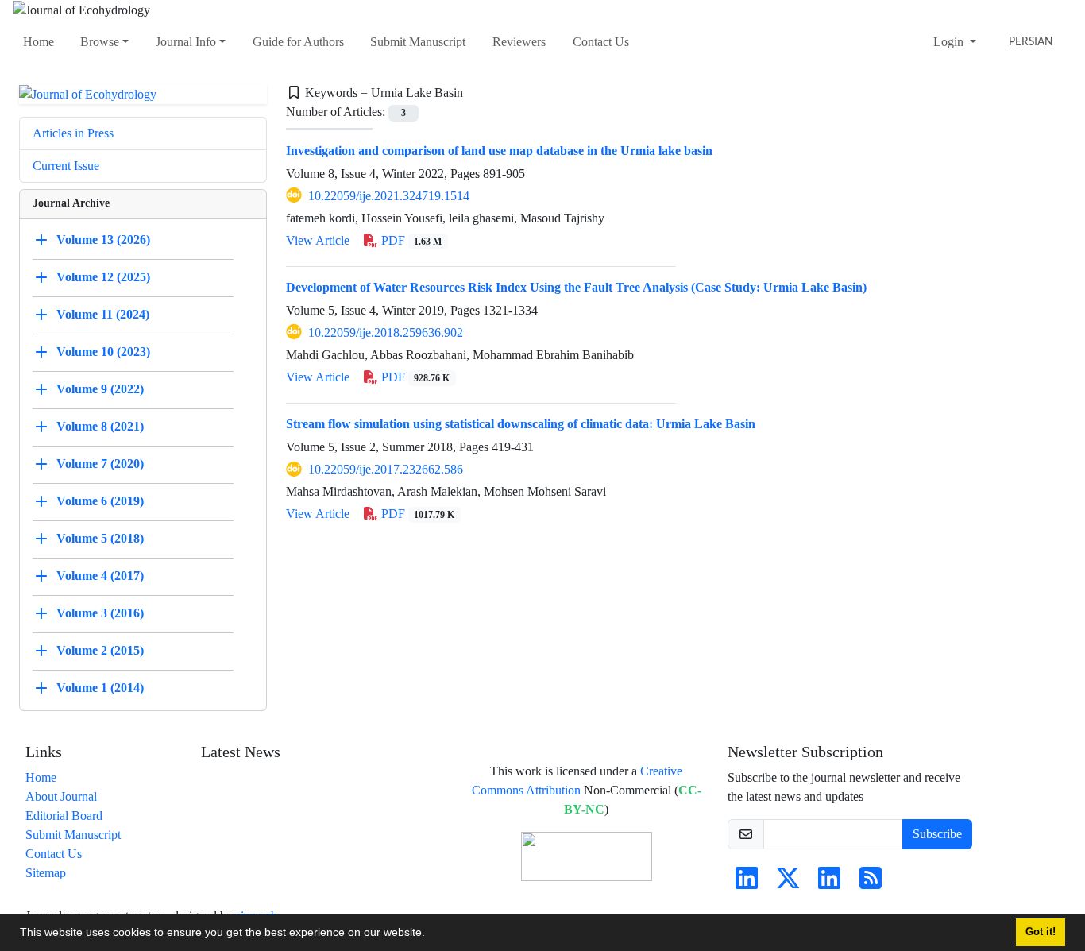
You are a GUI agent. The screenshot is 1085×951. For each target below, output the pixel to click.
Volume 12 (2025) (103, 276)
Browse (99, 41)
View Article (317, 240)
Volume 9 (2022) (100, 388)
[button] (430, 934)
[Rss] (870, 883)
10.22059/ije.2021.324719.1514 (388, 195)
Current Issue (66, 165)
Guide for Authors (298, 41)
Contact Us (601, 41)
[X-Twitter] (788, 883)
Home (38, 41)
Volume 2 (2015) (100, 650)
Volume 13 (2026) (103, 239)
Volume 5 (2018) (100, 538)
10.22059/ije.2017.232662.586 (385, 469)
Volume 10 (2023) (103, 351)
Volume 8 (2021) (100, 426)
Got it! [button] (1040, 931)
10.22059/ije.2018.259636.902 (385, 332)
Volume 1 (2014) (100, 687)
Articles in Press (73, 133)
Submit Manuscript (417, 41)
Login (950, 41)
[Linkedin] (747, 883)
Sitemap (45, 872)
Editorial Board (63, 815)
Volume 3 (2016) (100, 612)
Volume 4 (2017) (100, 575)
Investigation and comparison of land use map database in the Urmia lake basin (499, 150)
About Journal (61, 796)
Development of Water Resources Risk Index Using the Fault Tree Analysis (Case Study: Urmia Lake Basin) (576, 287)
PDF (410, 240)
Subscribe (937, 833)
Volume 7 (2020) (100, 463)
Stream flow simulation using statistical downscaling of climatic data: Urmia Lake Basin (520, 423)
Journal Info (186, 41)
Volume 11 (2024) (102, 314)
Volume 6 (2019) (100, 500)
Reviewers (519, 41)
